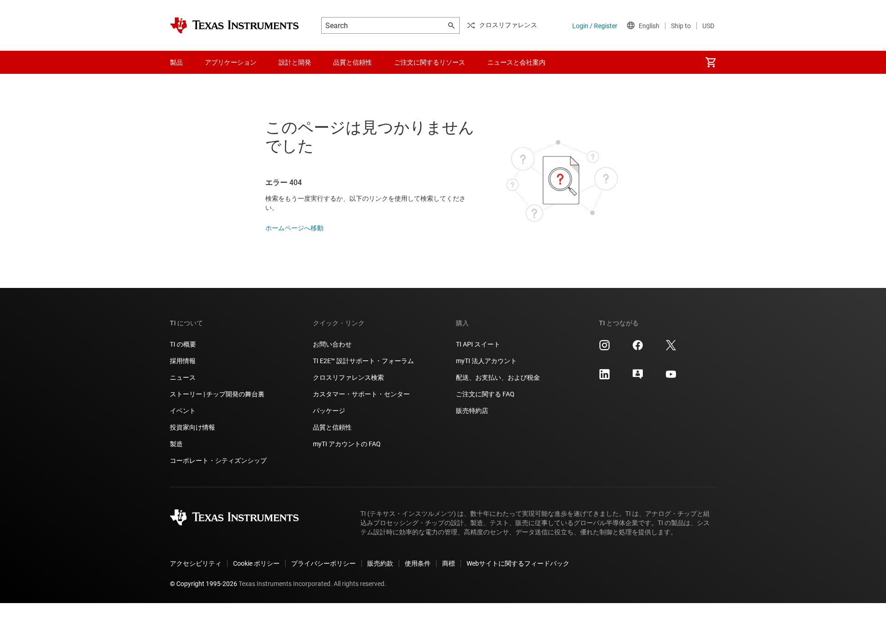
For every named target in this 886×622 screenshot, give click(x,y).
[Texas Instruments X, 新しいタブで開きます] (670, 348)
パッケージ (329, 410)
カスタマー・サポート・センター (361, 394)
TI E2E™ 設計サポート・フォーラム (363, 361)
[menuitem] (710, 62)
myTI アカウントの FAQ (347, 444)
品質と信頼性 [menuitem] (352, 62)
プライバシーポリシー (323, 563)
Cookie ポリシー (256, 563)
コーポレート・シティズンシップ (218, 460)
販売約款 (380, 563)
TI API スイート (478, 344)
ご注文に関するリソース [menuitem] (429, 62)
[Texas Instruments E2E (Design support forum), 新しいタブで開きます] (637, 377)
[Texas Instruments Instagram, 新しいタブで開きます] (604, 348)
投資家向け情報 (192, 427)
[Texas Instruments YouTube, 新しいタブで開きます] (670, 377)
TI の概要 (183, 344)
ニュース (183, 377)
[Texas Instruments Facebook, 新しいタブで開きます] (637, 348)
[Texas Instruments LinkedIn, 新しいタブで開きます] (604, 377)
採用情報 (183, 361)
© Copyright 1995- (203, 583)
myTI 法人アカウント (486, 361)
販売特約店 (472, 410)
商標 (448, 563)
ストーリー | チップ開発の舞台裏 (217, 394)
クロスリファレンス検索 (348, 377)
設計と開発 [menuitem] (295, 62)
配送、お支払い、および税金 (498, 377)
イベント (183, 410)
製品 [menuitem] (176, 62)
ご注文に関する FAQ (485, 394)
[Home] (234, 25)
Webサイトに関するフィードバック (518, 563)
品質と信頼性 (332, 427)
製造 (176, 444)
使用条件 (418, 563)
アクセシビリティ (196, 563)
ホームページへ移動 (294, 228)
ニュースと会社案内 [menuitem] (516, 62)
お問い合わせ (332, 344)
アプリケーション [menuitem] (231, 62)
